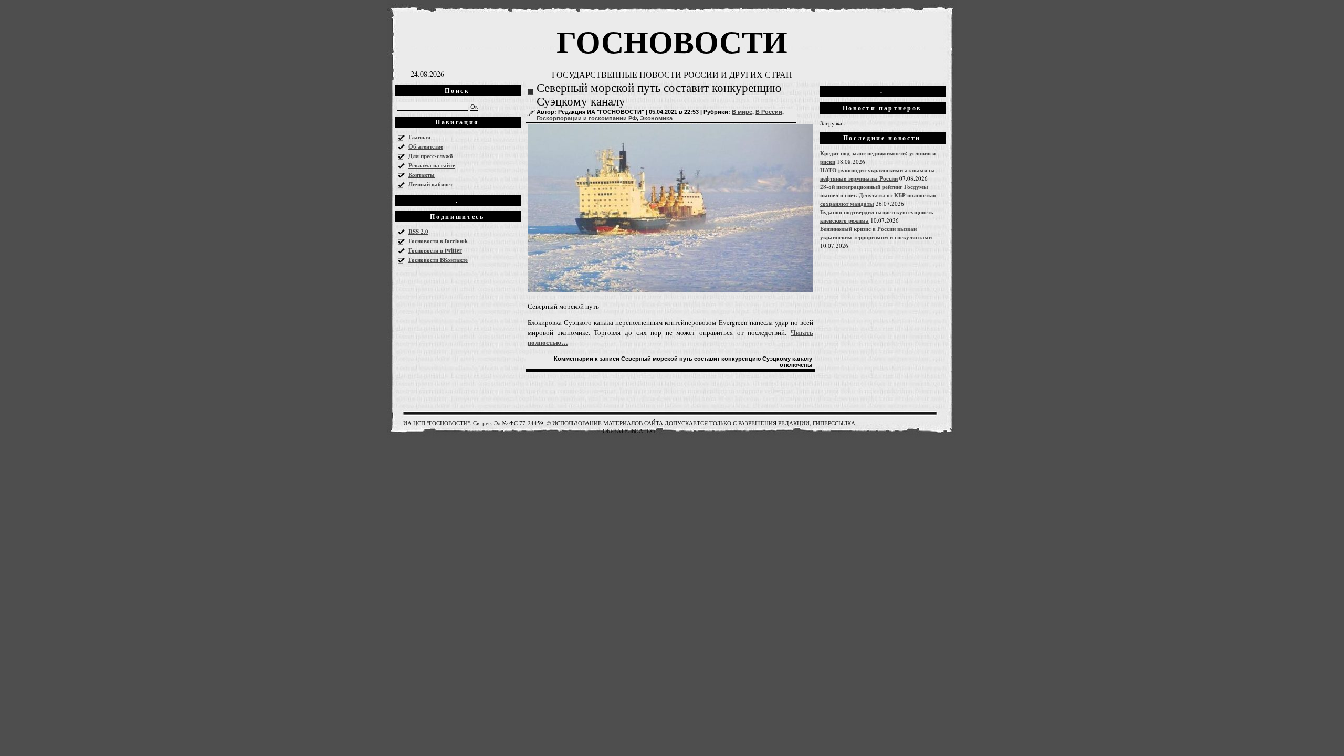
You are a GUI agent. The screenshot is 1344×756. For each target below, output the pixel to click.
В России (768, 112)
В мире (742, 112)
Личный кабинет (430, 184)
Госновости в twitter (435, 250)
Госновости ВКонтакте (438, 260)
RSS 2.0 (418, 231)
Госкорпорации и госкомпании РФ (587, 118)
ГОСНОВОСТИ (672, 41)
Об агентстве (425, 146)
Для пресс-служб (430, 156)
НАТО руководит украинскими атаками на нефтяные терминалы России (877, 174)
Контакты (421, 175)
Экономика (656, 118)
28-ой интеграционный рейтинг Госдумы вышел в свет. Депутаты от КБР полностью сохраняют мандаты (878, 195)
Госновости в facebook (438, 241)
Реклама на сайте (431, 165)
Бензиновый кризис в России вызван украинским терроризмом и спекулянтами (876, 233)
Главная (419, 137)
